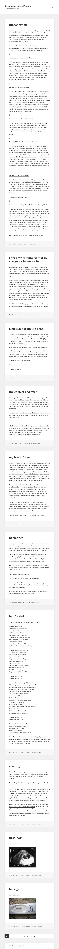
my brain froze (19, 457)
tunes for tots (18, 25)
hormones (16, 538)
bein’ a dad (16, 616)
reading (14, 766)
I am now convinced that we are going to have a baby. (28, 259)
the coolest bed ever (23, 392)
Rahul (18, 146)
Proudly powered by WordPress (17, 946)
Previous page (7, 936)
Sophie (26, 244)
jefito (20, 244)
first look (15, 838)
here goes (16, 889)
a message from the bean (26, 328)
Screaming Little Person (18, 5)
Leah (21, 315)
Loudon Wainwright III (33, 622)
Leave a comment (34, 244)
